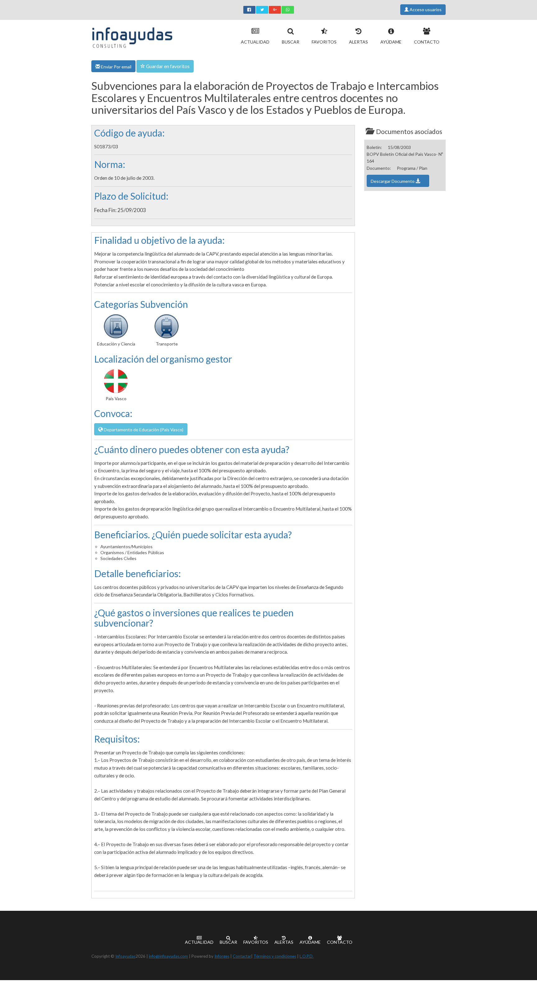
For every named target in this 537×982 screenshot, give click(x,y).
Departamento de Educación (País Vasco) (143, 429)
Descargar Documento (393, 181)
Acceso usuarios (425, 9)
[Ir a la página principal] (132, 36)
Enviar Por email (115, 66)
